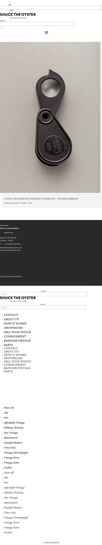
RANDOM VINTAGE (17, 340)
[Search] (11, 12)
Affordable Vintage (14, 422)
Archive (8, 467)
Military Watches (14, 427)
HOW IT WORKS (15, 323)
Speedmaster (11, 437)
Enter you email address (9, 228)
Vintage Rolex (11, 462)
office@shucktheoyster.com (11, 247)
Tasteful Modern (13, 442)
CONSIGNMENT (15, 336)
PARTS (8, 345)
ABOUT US (11, 319)
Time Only (10, 447)
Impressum (8, 232)
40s (6, 412)
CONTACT (11, 315)
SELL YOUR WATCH (17, 332)
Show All (9, 407)
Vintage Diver (11, 457)
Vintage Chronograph (16, 452)
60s (6, 417)
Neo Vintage (11, 432)
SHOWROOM (13, 327)
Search (11, 10)
